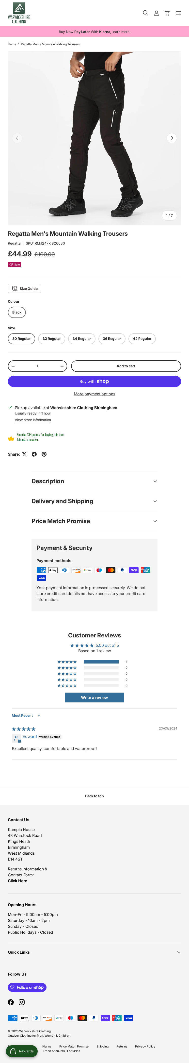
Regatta (14, 243)
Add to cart (126, 366)
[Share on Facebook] (34, 454)
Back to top (94, 796)
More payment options (94, 393)
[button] (67, 662)
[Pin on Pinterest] (44, 454)
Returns (121, 1046)
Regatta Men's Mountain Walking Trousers (50, 44)
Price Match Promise (74, 1046)
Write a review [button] (94, 697)
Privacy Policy (145, 1046)
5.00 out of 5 (107, 645)
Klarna (46, 1046)
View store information (33, 420)
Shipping (102, 1046)
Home (12, 44)
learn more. (121, 32)
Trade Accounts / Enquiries (61, 1051)
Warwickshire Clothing (35, 1031)
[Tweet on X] (24, 454)
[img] (23, 729)
